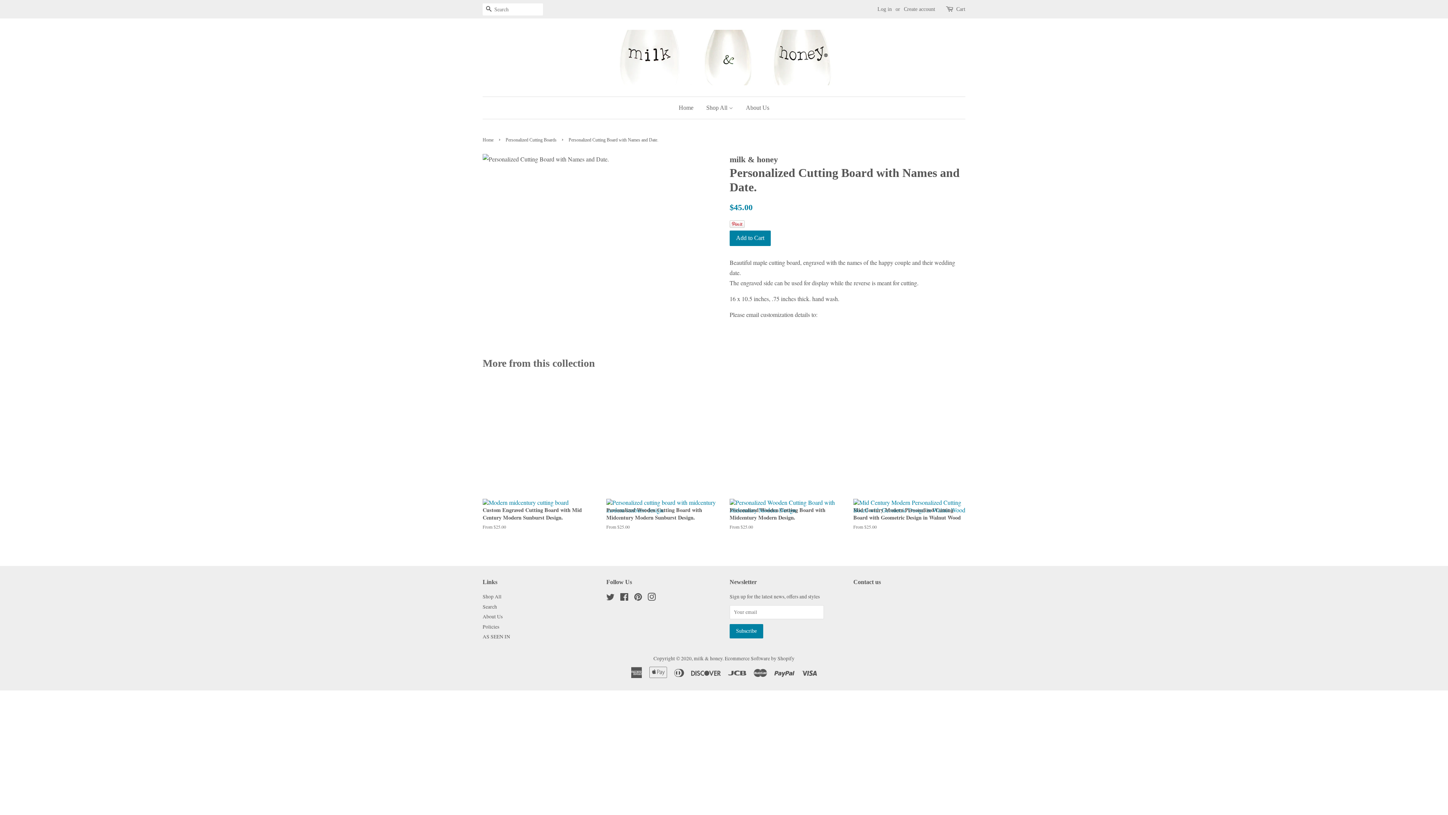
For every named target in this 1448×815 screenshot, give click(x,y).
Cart (960, 9)
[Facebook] (624, 598)
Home (686, 108)
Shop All (717, 108)
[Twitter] (610, 598)
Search (490, 606)
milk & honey (708, 658)
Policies (491, 626)
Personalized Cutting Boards (531, 140)
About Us (757, 108)
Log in (884, 9)
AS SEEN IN (496, 636)
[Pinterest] (638, 598)
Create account (919, 9)
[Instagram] (651, 598)
